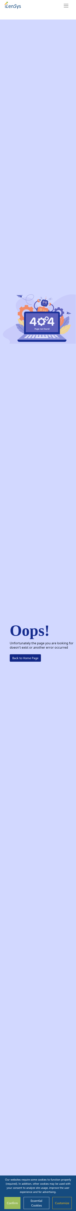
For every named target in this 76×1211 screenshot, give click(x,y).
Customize (62, 1203)
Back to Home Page (25, 658)
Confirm (12, 1203)
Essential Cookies (36, 1203)
